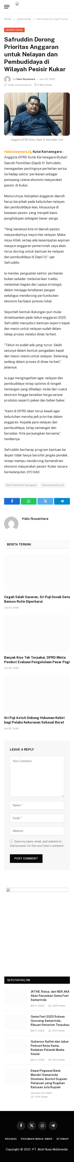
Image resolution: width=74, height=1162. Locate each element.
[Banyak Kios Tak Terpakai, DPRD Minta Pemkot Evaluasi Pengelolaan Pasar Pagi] (37, 633)
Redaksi (11, 1138)
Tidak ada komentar (20, 84)
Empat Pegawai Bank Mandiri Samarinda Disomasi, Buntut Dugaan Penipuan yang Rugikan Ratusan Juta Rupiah (49, 1079)
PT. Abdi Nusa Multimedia (50, 1149)
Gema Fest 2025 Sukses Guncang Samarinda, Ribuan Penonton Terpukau (50, 1021)
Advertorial (14, 30)
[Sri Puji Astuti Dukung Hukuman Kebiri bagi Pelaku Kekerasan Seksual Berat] (37, 693)
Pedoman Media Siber (36, 1138)
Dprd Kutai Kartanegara (21, 485)
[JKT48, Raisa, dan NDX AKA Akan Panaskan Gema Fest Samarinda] (15, 997)
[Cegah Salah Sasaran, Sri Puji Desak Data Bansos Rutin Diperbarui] (37, 573)
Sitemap (63, 1138)
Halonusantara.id (53, 485)
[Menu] (6, 6)
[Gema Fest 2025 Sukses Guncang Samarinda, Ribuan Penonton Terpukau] (15, 1022)
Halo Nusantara (25, 79)
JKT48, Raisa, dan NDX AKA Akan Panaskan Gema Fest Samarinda (50, 996)
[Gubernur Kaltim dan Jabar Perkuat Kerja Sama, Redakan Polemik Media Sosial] (15, 1047)
